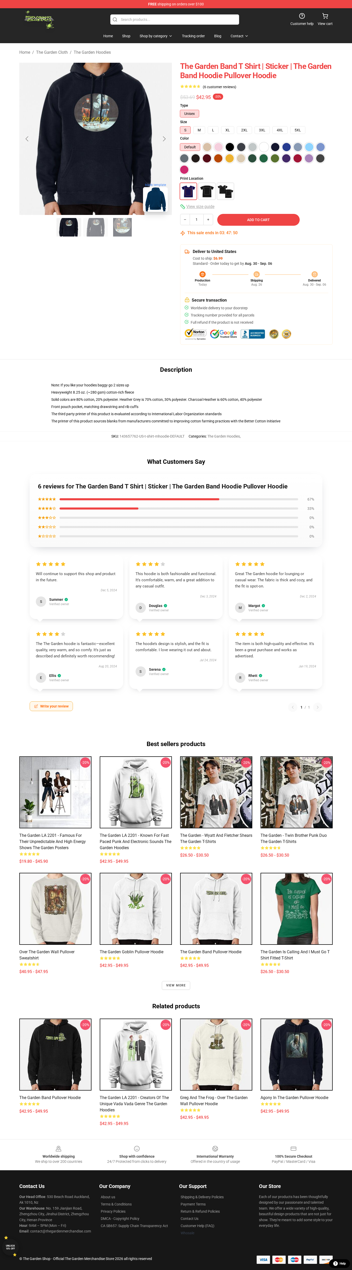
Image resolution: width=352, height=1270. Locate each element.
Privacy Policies (113, 1211)
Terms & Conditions (116, 1204)
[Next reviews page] (317, 707)
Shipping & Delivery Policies (202, 1197)
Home (24, 52)
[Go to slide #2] (95, 227)
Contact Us (189, 1219)
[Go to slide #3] (122, 227)
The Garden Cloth (52, 52)
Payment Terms (193, 1204)
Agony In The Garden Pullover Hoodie (294, 1097)
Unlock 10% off (10, 1247)
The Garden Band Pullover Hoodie (210, 951)
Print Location (191, 178)
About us (108, 1197)
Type (184, 105)
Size (183, 122)
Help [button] (343, 1263)
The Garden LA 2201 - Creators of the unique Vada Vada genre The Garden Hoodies (134, 1103)
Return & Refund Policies (200, 1211)
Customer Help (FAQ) (197, 1226)
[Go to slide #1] (68, 227)
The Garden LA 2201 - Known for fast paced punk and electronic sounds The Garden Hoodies (135, 841)
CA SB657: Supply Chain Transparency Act (134, 1226)
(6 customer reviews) (219, 87)
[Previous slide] (27, 138)
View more (176, 985)
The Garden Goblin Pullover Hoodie (131, 951)
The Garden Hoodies (92, 52)
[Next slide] (163, 138)
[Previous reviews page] (292, 707)
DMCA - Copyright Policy (120, 1219)
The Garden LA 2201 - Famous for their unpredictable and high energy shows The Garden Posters (52, 841)
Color (184, 138)
